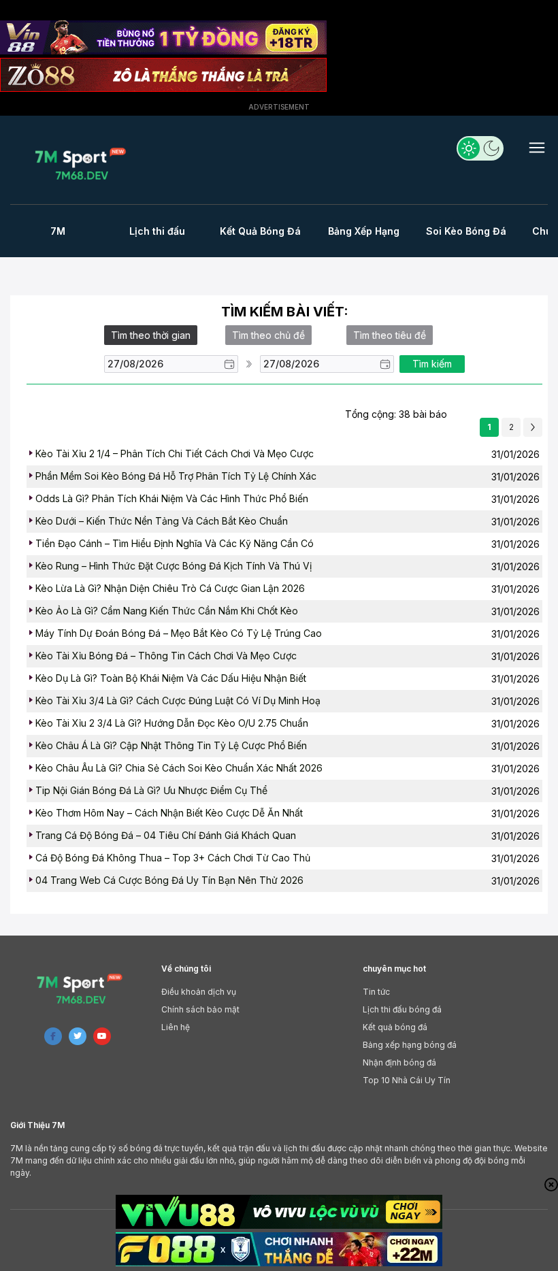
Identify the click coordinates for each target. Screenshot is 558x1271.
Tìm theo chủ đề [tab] (268, 335)
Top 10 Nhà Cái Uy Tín (406, 1080)
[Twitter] (77, 1036)
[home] (80, 163)
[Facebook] (53, 1036)
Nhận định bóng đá (399, 1062)
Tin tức (376, 992)
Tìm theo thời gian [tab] (151, 335)
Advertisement (279, 107)
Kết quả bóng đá (395, 1027)
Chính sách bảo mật (200, 1009)
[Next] (532, 427)
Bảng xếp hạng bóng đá (410, 1045)
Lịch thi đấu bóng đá (402, 1009)
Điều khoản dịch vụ (198, 992)
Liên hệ (175, 1027)
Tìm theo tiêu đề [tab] (389, 335)
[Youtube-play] (102, 1036)
